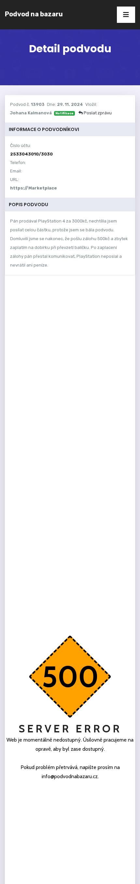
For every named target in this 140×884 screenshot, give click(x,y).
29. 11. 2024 (70, 104)
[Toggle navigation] (126, 15)
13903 (38, 104)
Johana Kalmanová (31, 112)
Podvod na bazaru (34, 14)
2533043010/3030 (31, 154)
